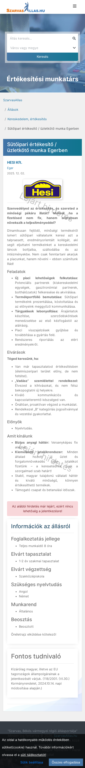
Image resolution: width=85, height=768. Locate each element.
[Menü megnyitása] (74, 6)
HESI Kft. (14, 162)
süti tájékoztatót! (33, 755)
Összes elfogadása (66, 762)
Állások (13, 109)
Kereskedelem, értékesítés (27, 119)
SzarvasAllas (12, 100)
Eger (10, 168)
